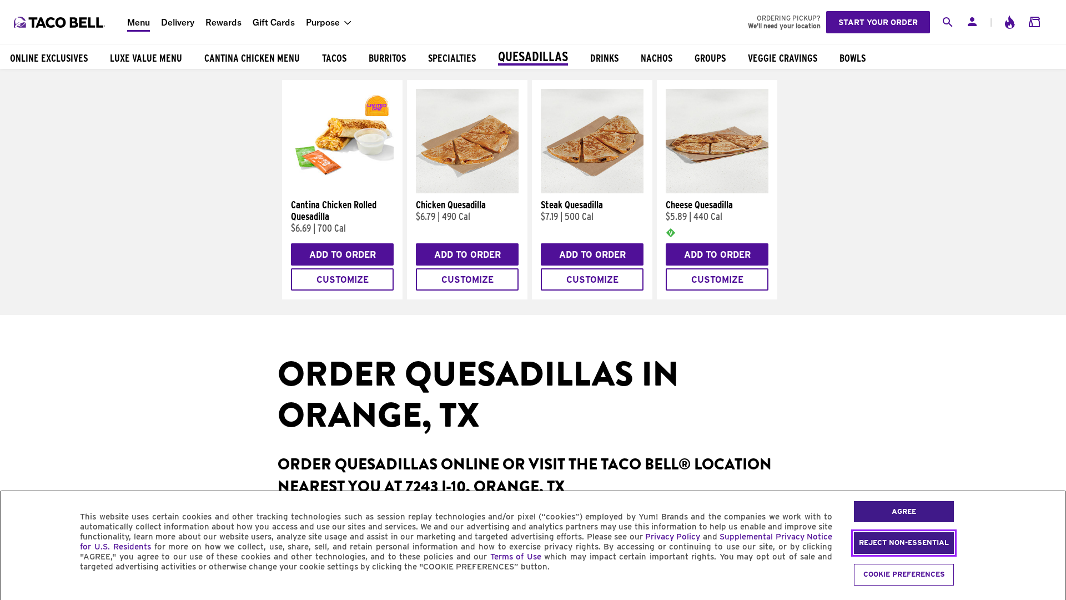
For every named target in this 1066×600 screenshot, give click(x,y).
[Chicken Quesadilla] (467, 190)
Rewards (223, 22)
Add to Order (342, 254)
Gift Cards (274, 22)
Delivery (177, 22)
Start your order (878, 22)
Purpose (323, 22)
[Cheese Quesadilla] (717, 190)
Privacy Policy (672, 537)
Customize (342, 279)
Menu (138, 22)
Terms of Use (515, 557)
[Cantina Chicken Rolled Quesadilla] (342, 190)
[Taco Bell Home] (60, 22)
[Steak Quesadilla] (592, 190)
